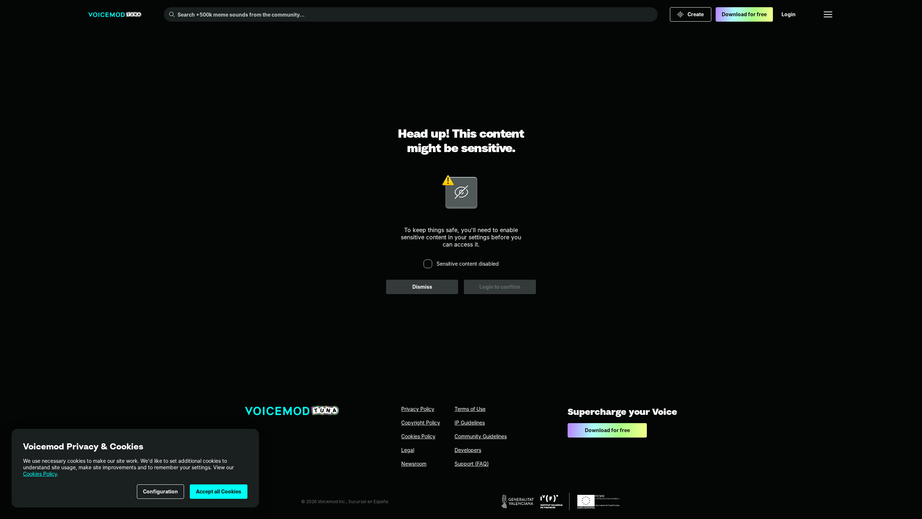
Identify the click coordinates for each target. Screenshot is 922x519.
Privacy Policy (417, 409)
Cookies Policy (40, 474)
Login (789, 14)
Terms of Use (470, 409)
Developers (468, 450)
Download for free (744, 14)
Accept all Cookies (218, 491)
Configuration (160, 491)
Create (696, 14)
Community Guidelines (481, 436)
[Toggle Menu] (828, 14)
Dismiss (422, 287)
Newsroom (413, 464)
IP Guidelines (470, 423)
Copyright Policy (420, 423)
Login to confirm (499, 287)
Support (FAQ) (472, 464)
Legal (407, 450)
